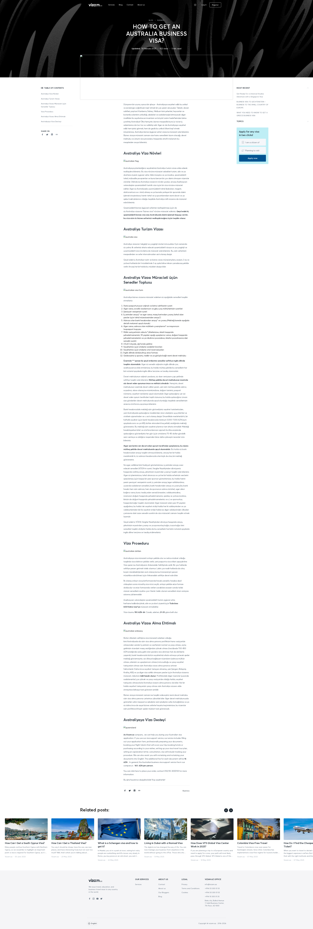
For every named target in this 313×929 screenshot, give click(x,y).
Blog (121, 5)
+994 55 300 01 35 (212, 888)
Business (160, 20)
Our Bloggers (163, 892)
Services (111, 5)
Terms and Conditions (191, 888)
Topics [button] (240, 121)
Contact (130, 5)
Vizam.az (8, 857)
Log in (204, 5)
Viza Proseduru (47, 112)
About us (141, 5)
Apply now (252, 158)
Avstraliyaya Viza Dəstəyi (51, 121)
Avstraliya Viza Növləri (50, 94)
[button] (222, 5)
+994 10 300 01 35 (212, 896)
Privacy (184, 884)
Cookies (185, 892)
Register (215, 5)
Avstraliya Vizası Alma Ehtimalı (53, 116)
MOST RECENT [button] (243, 88)
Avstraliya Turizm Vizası (50, 99)
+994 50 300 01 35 (212, 892)
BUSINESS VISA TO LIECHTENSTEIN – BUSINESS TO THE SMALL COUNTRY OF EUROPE (252, 105)
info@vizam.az (211, 884)
